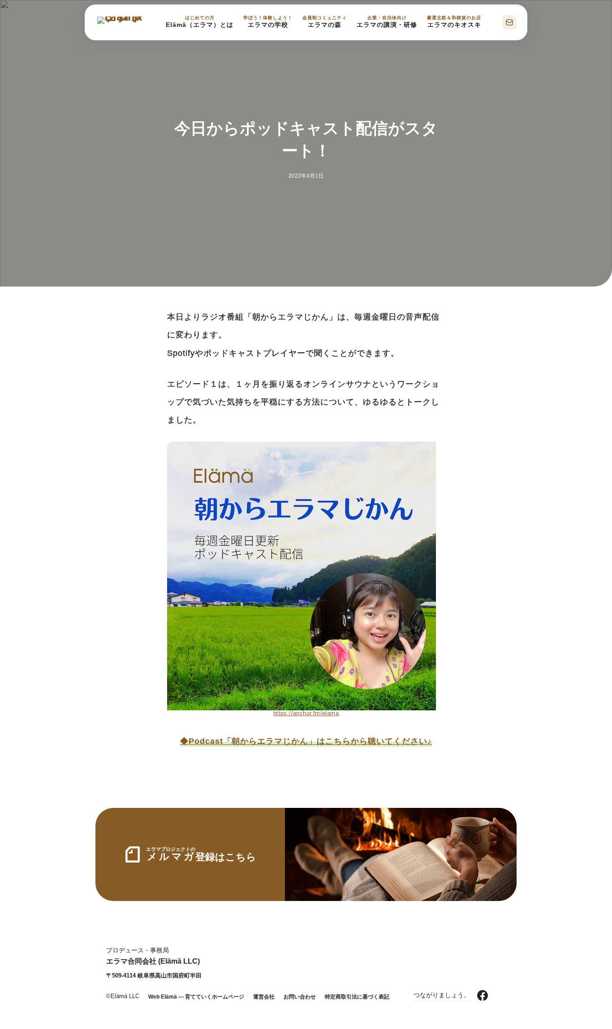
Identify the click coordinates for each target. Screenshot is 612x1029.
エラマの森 (324, 21)
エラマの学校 (268, 21)
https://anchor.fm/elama (306, 713)
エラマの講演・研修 (387, 21)
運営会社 (264, 997)
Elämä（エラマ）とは (199, 21)
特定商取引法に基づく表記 (357, 997)
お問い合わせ (300, 997)
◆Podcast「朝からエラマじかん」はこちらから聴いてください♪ (306, 741)
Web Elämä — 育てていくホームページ (196, 997)
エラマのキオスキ (454, 21)
